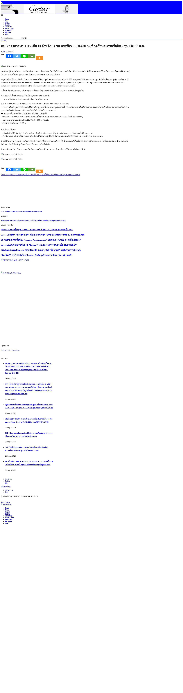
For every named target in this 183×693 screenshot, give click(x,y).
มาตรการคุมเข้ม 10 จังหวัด (25, 174)
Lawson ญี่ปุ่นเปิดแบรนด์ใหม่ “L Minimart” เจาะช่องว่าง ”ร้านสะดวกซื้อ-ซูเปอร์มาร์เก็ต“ (39, 245)
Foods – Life (9, 28)
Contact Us (9, 490)
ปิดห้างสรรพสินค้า (8, 174)
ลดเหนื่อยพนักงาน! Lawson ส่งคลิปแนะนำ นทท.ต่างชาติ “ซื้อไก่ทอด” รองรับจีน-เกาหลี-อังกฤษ (41, 250)
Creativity (8, 27)
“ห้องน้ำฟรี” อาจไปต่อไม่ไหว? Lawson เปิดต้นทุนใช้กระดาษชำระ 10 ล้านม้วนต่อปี (36, 255)
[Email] (31, 56)
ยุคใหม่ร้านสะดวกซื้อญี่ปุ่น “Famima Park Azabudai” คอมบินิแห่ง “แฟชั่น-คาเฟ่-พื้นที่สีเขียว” (41, 240)
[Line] (24, 56)
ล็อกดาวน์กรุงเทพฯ (62, 174)
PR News (8, 32)
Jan (4, 51)
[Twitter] (17, 56)
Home (7, 19)
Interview (8, 30)
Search (24, 38)
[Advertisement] (64, 191)
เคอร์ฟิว (77, 174)
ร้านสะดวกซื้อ (41, 174)
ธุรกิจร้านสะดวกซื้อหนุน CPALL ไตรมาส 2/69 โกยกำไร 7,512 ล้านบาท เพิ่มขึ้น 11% (37, 230)
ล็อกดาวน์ (51, 174)
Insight (7, 25)
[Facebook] (9, 56)
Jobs (6, 34)
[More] (40, 56)
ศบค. (72, 174)
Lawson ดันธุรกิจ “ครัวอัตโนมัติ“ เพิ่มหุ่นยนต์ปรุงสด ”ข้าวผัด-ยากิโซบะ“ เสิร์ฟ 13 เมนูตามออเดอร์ (42, 235)
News (6, 21)
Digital (7, 23)
